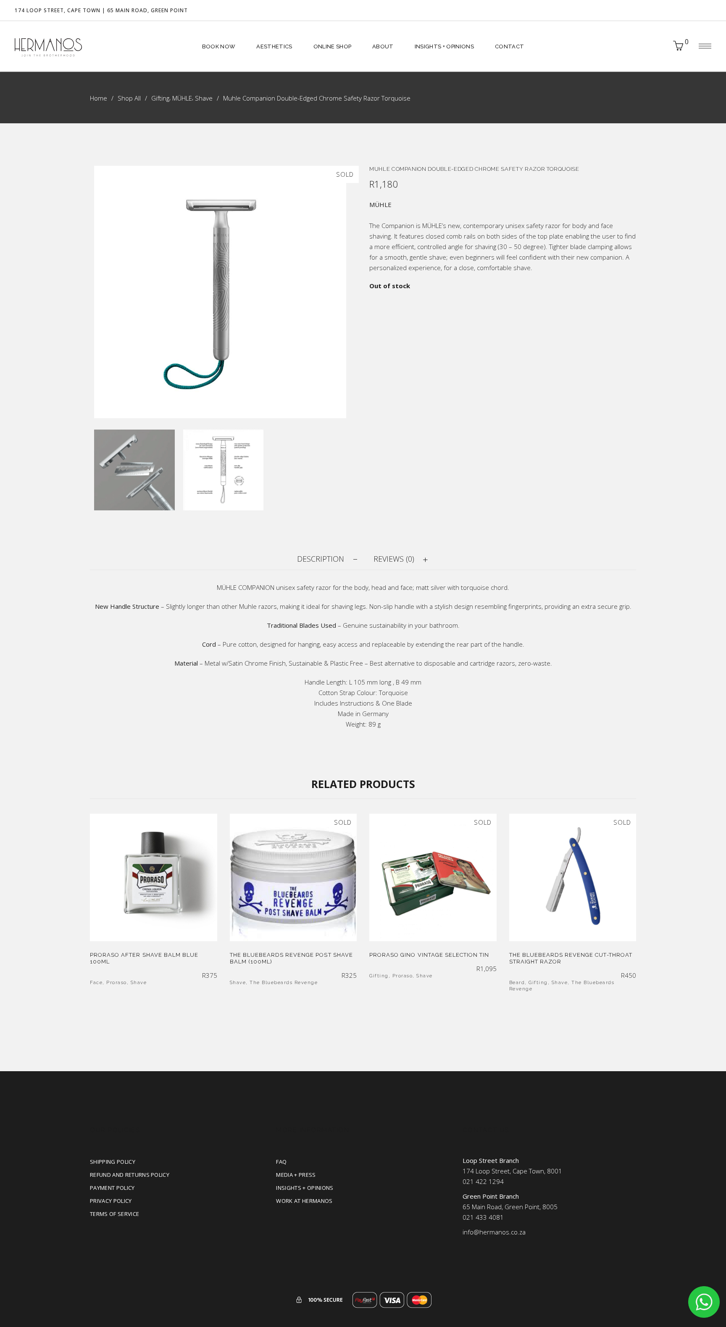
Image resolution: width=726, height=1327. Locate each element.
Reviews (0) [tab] (394, 559)
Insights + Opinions (304, 1188)
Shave (204, 98)
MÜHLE (182, 98)
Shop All (129, 98)
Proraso (116, 982)
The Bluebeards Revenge (284, 982)
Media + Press (296, 1174)
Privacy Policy (111, 1201)
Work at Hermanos (304, 1201)
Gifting (160, 98)
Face (96, 982)
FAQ (281, 1161)
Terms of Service (114, 1214)
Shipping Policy (112, 1161)
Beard (517, 982)
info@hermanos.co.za (494, 1232)
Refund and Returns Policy (129, 1174)
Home (98, 98)
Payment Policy (112, 1188)
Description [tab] (320, 559)
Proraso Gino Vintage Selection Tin (429, 955)
